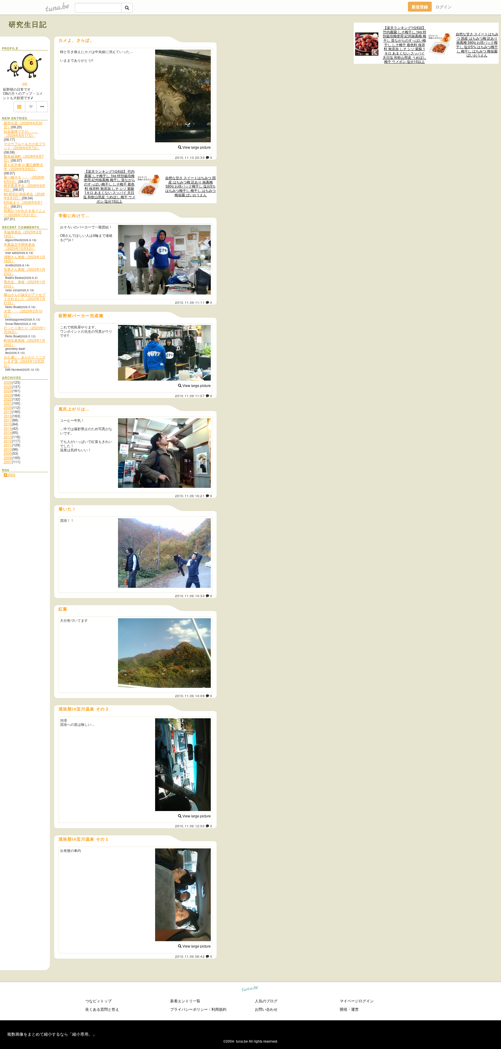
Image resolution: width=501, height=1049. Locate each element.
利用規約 (218, 1009)
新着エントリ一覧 (185, 1000)
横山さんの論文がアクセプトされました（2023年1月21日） (25, 298)
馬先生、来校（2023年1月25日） (24, 283)
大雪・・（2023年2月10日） (23, 312)
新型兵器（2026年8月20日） (23, 124)
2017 (8, 419)
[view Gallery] (19, 106)
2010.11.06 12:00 (190, 825)
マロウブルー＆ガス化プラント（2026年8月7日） (25, 145)
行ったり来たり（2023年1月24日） (24, 329)
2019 (8, 411)
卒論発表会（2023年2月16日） (23, 233)
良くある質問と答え (102, 1009)
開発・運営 (349, 1009)
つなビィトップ (98, 1000)
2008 (8, 457)
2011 (8, 444)
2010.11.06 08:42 (190, 956)
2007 (8, 461)
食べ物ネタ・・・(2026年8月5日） (24, 178)
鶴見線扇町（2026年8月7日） (24, 158)
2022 (8, 399)
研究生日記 (28, 24)
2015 (8, 428)
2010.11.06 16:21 (190, 495)
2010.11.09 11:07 (190, 395)
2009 (8, 453)
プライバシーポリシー (189, 1009)
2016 (8, 423)
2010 (8, 449)
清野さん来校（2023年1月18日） (24, 258)
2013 (8, 436)
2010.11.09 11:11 (190, 302)
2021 (8, 403)
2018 (8, 415)
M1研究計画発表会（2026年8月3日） (24, 195)
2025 (8, 386)
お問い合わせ (266, 1009)
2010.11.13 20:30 (190, 157)
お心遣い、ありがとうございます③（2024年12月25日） (25, 361)
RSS (11, 474)
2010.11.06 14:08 (190, 695)
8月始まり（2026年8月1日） (23, 204)
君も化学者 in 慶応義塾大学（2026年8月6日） (23, 166)
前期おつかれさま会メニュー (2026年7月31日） (25, 212)
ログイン (443, 7)
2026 (8, 382)
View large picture (196, 147)
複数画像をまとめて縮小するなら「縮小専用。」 (52, 1034)
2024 (8, 390)
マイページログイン (357, 1000)
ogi (24, 83)
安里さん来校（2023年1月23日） (24, 271)
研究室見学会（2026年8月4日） (24, 187)
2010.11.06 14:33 (190, 595)
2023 (8, 394)
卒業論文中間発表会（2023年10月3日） (19, 246)
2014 (8, 432)
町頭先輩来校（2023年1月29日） (24, 342)
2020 (8, 407)
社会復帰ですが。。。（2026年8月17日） (21, 133)
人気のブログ (266, 1000)
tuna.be (250, 989)
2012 (8, 440)
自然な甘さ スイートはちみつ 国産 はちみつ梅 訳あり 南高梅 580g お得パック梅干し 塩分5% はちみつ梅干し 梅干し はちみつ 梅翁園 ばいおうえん (477, 44)
